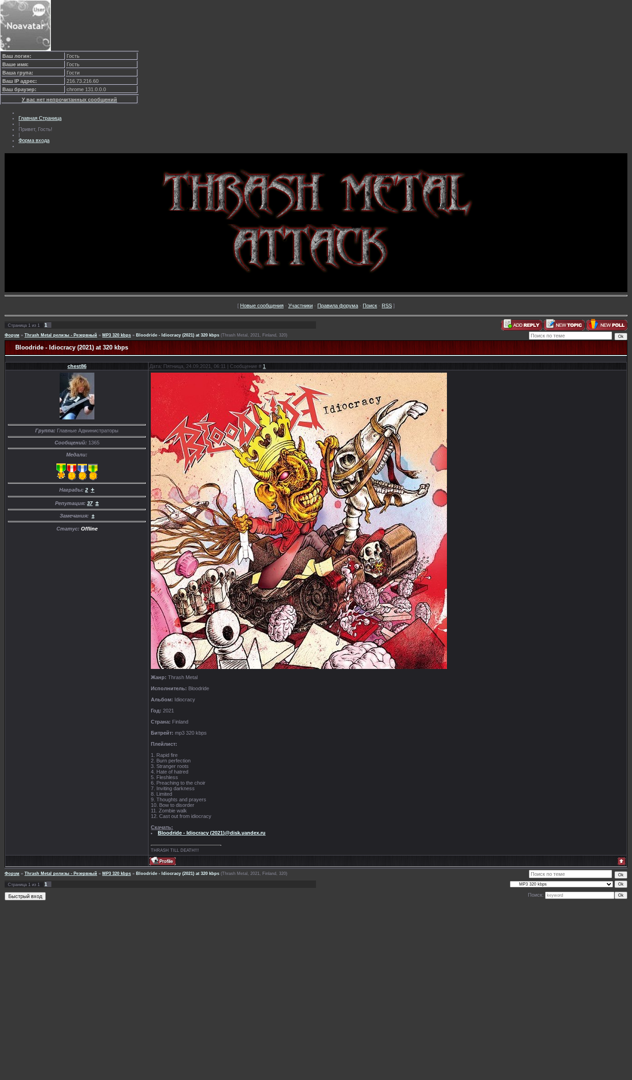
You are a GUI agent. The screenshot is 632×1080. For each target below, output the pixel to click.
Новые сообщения (262, 305)
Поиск (370, 305)
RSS (387, 305)
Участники (300, 305)
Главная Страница (40, 118)
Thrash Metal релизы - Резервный (61, 335)
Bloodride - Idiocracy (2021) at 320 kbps (177, 335)
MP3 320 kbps (116, 335)
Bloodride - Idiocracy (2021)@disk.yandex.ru (212, 833)
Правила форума (337, 305)
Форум (12, 335)
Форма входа (34, 140)
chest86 (77, 366)
